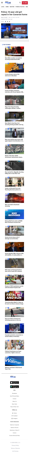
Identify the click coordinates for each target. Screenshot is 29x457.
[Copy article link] (9, 21)
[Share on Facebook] (5, 21)
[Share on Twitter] (7, 21)
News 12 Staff (4, 17)
